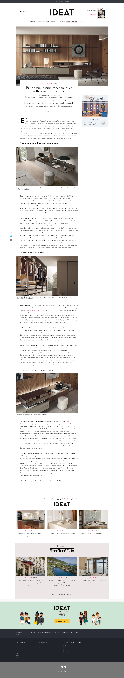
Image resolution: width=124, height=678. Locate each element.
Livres (40, 649)
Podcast (83, 22)
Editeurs (49, 83)
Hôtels (34, 578)
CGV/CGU (33, 633)
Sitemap (18, 634)
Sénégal (62, 226)
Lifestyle (40, 22)
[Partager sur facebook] (11, 233)
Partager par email (11, 240)
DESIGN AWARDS (71, 22)
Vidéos (91, 22)
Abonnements (42, 645)
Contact (65, 633)
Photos (17, 657)
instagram (25, 11)
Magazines (41, 647)
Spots (17, 653)
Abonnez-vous (62, 621)
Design (32, 22)
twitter (21, 11)
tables (53, 310)
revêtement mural (34, 310)
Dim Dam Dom (66, 651)
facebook (23, 11)
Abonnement (75, 633)
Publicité (57, 633)
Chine (59, 223)
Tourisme (61, 22)
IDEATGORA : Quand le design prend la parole (91, 107)
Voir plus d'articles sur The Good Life (62, 594)
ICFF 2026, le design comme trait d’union (90, 123)
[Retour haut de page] (107, 633)
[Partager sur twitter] (11, 236)
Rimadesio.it (68, 481)
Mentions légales (22, 633)
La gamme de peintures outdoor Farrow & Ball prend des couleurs (97, 115)
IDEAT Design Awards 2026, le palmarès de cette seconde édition (97, 99)
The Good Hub (66, 649)
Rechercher (28, 11)
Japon (70, 226)
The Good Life (59, 1)
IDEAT (67, 1)
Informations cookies (45, 633)
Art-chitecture (50, 22)
